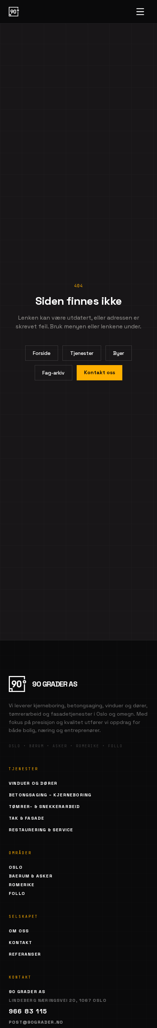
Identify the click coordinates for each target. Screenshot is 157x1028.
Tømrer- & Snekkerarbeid (44, 806)
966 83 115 (28, 1011)
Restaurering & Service (41, 830)
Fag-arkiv (53, 372)
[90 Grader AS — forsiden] (14, 11)
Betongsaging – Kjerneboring (50, 795)
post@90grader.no (36, 1022)
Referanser (25, 954)
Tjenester (81, 353)
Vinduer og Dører (33, 783)
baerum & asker (31, 876)
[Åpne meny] (140, 12)
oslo (16, 867)
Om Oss (19, 931)
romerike (22, 885)
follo (17, 893)
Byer (118, 353)
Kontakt (20, 942)
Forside (41, 353)
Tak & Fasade (26, 818)
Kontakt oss (99, 372)
